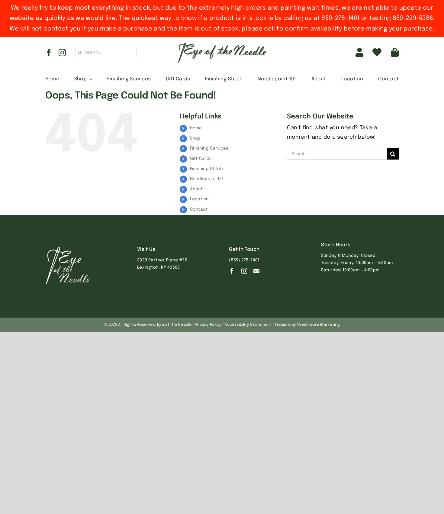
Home (196, 128)
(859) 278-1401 (244, 260)
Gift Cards (201, 159)
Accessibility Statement (248, 325)
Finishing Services (209, 148)
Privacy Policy (208, 325)
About (196, 189)
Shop (195, 138)
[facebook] (49, 52)
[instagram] (62, 52)
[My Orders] (376, 52)
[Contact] (256, 271)
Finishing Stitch (206, 169)
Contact (199, 209)
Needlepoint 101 (207, 179)
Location (199, 199)
